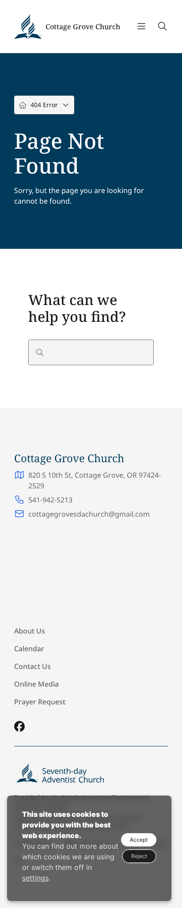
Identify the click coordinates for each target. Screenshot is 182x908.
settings (35, 877)
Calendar (29, 648)
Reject (139, 856)
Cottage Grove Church (83, 26)
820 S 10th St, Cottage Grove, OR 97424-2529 (94, 480)
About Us (29, 631)
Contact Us (32, 666)
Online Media (36, 684)
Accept (139, 839)
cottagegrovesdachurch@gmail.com (89, 514)
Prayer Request (39, 702)
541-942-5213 (50, 500)
